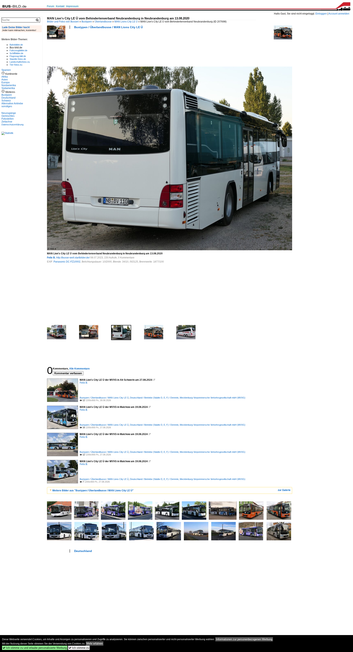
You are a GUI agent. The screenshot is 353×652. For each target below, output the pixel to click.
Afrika (4, 76)
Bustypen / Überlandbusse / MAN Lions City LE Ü (108, 27)
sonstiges (6, 106)
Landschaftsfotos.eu (20, 62)
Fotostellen (7, 118)
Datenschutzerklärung (12, 124)
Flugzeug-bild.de (18, 56)
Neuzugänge (8, 113)
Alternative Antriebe (12, 103)
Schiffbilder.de (16, 53)
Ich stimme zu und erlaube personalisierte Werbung (35, 647)
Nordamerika (8, 85)
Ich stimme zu (79, 647)
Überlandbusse (103, 21)
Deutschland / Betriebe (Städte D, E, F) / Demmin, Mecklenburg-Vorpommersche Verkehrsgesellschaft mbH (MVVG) (187, 397)
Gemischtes (8, 116)
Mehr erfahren (94, 643)
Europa (5, 82)
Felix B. (51, 257)
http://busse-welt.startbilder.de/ (73, 257)
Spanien (6, 70)
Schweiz (6, 100)
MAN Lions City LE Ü (126, 21)
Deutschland (83, 551)
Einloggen (321, 13)
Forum (50, 6)
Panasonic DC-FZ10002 (67, 261)
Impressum (72, 6)
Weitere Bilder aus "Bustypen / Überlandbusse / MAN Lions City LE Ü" (93, 490)
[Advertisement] (121, 49)
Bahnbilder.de (16, 44)
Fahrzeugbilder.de (18, 50)
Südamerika (8, 88)
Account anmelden (338, 13)
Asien (4, 79)
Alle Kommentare (79, 368)
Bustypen (87, 21)
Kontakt (60, 6)
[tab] (169, 490)
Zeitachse (6, 121)
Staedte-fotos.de (18, 59)
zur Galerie (284, 490)
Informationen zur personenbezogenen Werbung (244, 639)
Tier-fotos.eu (16, 64)
